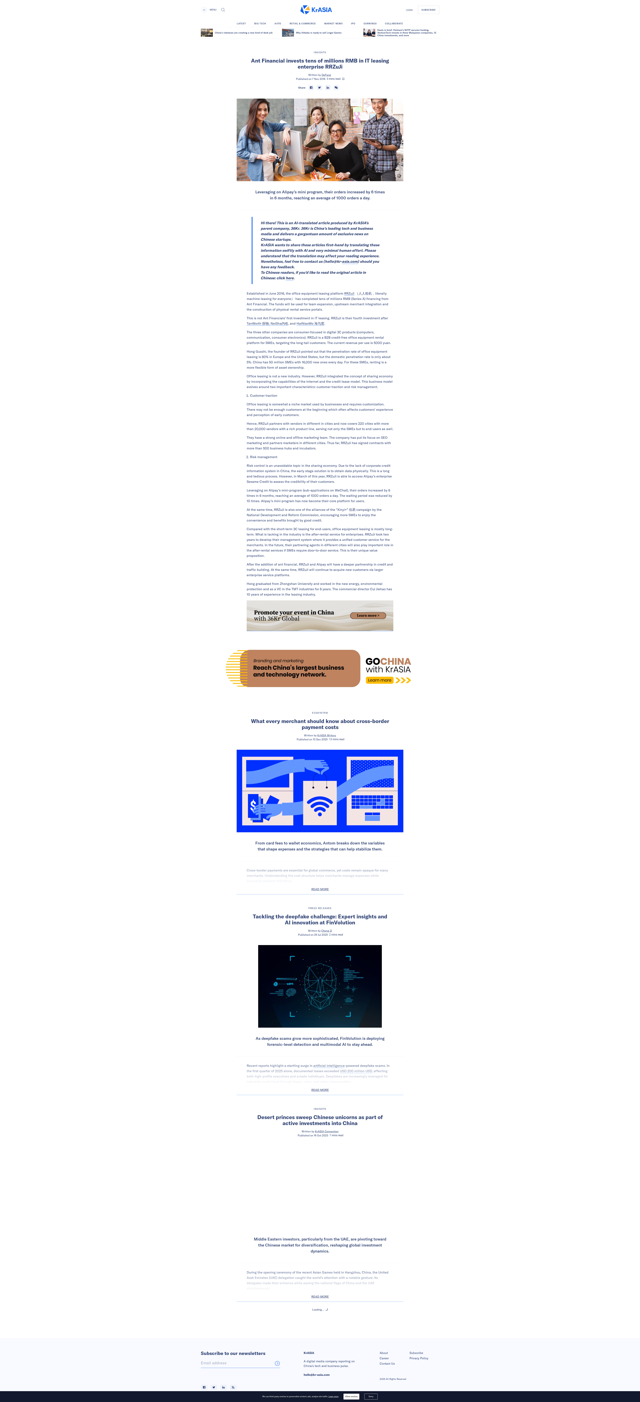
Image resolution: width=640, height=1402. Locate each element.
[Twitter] (319, 87)
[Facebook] (311, 87)
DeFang (326, 75)
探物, (265, 323)
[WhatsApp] (336, 87)
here (290, 278)
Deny (371, 1396)
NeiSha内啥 (279, 323)
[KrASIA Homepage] (316, 10)
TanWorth (254, 323)
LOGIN (409, 10)
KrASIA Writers (326, 735)
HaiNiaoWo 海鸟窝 (310, 323)
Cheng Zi (326, 930)
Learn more (333, 1396)
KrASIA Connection (326, 1131)
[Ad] (320, 668)
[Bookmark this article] (343, 79)
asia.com (350, 261)
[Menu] (204, 10)
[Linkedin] (327, 87)
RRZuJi (349, 293)
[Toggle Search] (223, 10)
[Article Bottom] (320, 615)
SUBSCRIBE (429, 10)
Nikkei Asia (327, 1332)
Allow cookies (351, 1396)
